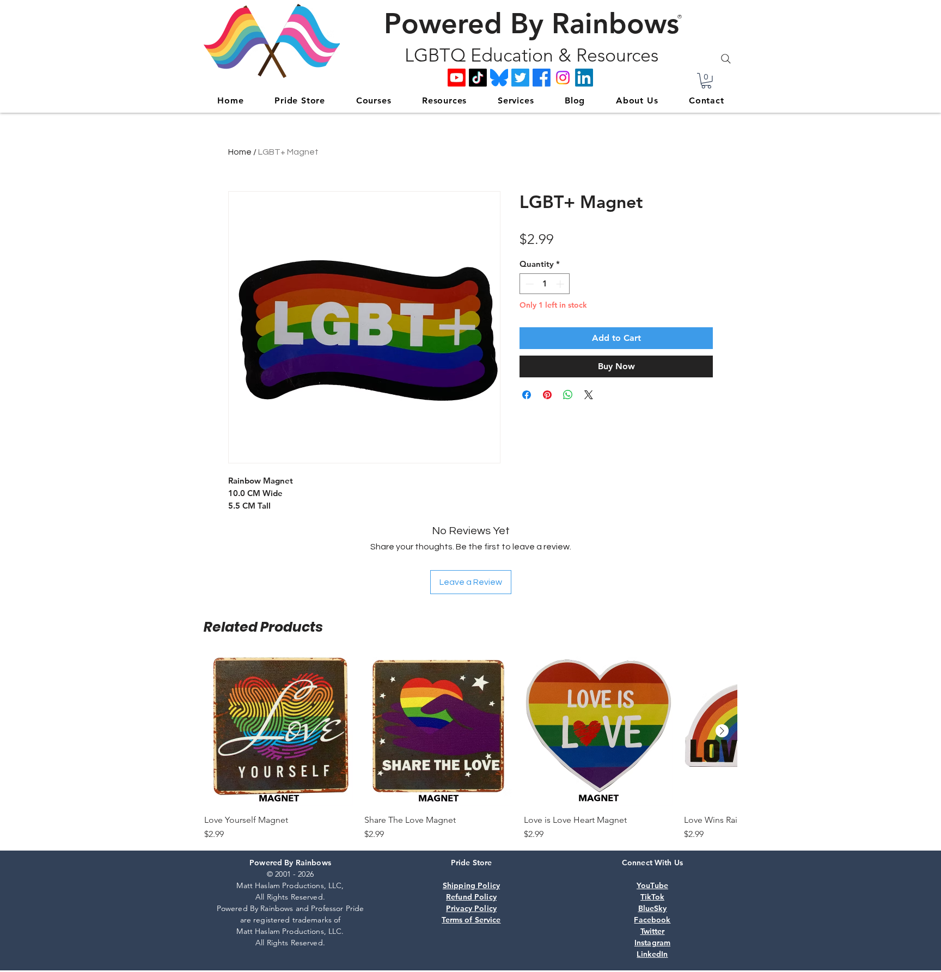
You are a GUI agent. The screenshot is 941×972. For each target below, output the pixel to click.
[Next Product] (722, 730)
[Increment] (561, 284)
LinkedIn (652, 954)
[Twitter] (520, 78)
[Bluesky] (499, 78)
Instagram (652, 942)
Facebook (652, 920)
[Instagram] (563, 78)
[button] (706, 81)
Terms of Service (471, 920)
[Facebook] (542, 78)
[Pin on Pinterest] (547, 394)
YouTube (652, 885)
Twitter (652, 931)
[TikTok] (478, 78)
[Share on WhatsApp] (568, 394)
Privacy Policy (471, 908)
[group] (470, 748)
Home (240, 152)
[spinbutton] (545, 284)
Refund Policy (471, 897)
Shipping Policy (471, 885)
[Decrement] (528, 284)
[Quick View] (278, 731)
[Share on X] (588, 394)
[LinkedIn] (584, 78)
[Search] (725, 58)
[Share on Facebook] (526, 394)
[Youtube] (457, 78)
